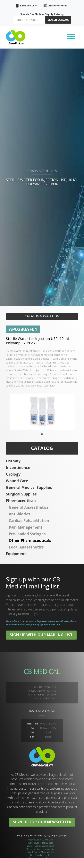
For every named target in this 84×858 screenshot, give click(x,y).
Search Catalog (58, 19)
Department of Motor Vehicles (40, 852)
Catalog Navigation (42, 316)
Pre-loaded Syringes (27, 533)
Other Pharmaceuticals (30, 540)
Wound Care (17, 480)
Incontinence (18, 467)
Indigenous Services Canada (40, 842)
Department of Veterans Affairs (40, 849)
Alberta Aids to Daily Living (40, 839)
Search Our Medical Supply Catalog (42, 14)
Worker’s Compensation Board (40, 846)
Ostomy (13, 460)
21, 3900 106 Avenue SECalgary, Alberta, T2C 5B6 (42, 689)
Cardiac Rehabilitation (29, 520)
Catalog (42, 448)
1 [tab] (42, 434)
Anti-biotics (19, 513)
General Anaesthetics (29, 507)
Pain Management (25, 527)
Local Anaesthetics (26, 547)
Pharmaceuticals (21, 500)
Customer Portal (57, 5)
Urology (13, 474)
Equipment (16, 553)
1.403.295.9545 (44, 698)
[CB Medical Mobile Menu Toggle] (71, 37)
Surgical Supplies (21, 494)
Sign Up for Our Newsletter (42, 821)
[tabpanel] (42, 412)
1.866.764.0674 (28, 5)
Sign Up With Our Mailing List (41, 634)
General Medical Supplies (29, 487)
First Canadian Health (40, 855)
